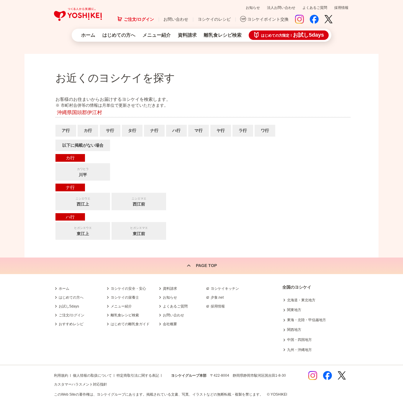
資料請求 (187, 35)
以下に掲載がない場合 (83, 145)
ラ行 (243, 130)
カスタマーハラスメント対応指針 (80, 384)
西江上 (83, 202)
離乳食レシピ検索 (223, 35)
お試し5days (69, 306)
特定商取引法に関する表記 (138, 375)
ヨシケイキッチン (225, 289)
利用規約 (61, 375)
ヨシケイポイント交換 (268, 19)
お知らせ (253, 8)
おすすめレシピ (71, 324)
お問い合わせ (175, 19)
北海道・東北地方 (301, 300)
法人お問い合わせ (281, 8)
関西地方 (294, 330)
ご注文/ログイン (139, 19)
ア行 (66, 130)
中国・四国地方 (299, 340)
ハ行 (176, 130)
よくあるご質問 (314, 8)
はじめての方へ (118, 35)
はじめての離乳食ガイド (130, 324)
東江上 (83, 231)
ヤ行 (221, 130)
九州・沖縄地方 (299, 350)
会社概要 (170, 324)
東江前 (139, 231)
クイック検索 (375, 306)
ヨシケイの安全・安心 (128, 289)
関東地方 (294, 310)
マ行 (198, 130)
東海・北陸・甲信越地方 (306, 320)
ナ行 (154, 130)
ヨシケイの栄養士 (125, 297)
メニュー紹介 (156, 35)
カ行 (88, 130)
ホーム (88, 35)
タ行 (132, 130)
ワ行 (265, 130)
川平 (83, 172)
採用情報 (341, 8)
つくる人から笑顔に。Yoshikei (78, 14)
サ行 (110, 130)
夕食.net (217, 297)
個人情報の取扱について (92, 375)
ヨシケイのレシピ (214, 19)
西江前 (139, 202)
